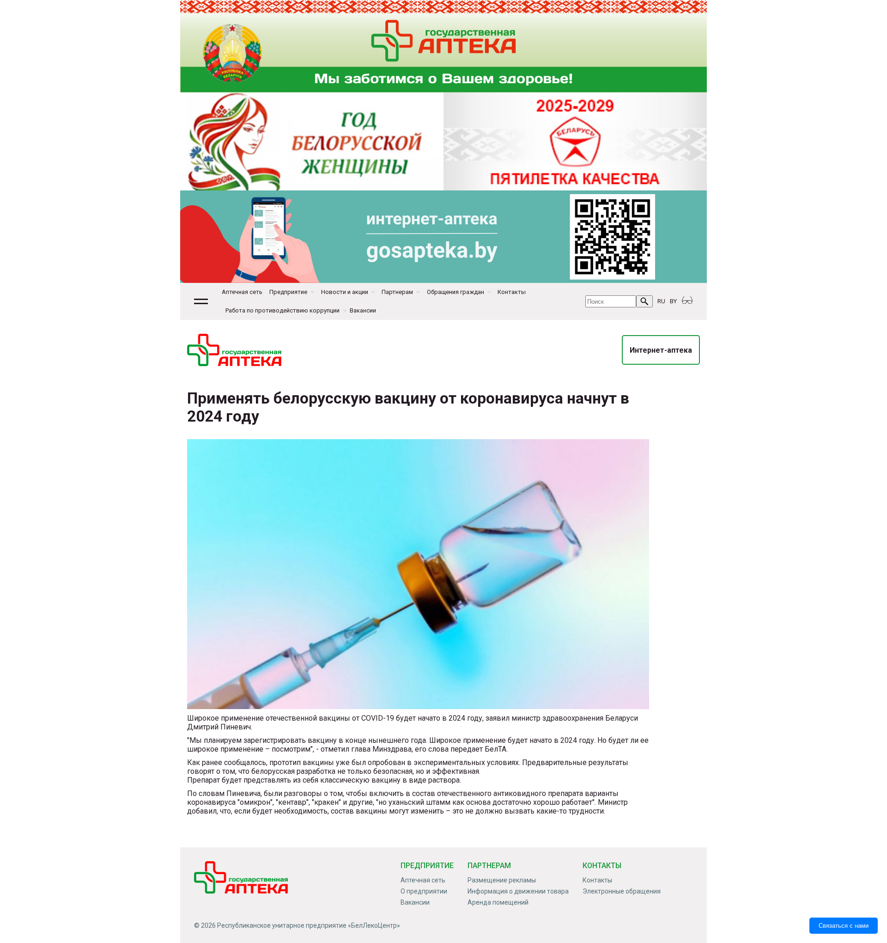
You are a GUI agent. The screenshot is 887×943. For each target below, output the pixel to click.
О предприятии (424, 891)
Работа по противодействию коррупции (282, 310)
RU (661, 301)
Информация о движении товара (518, 891)
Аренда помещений (498, 902)
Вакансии (363, 310)
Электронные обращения (622, 891)
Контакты (512, 291)
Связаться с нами (844, 925)
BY (673, 301)
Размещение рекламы (502, 880)
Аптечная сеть (242, 291)
